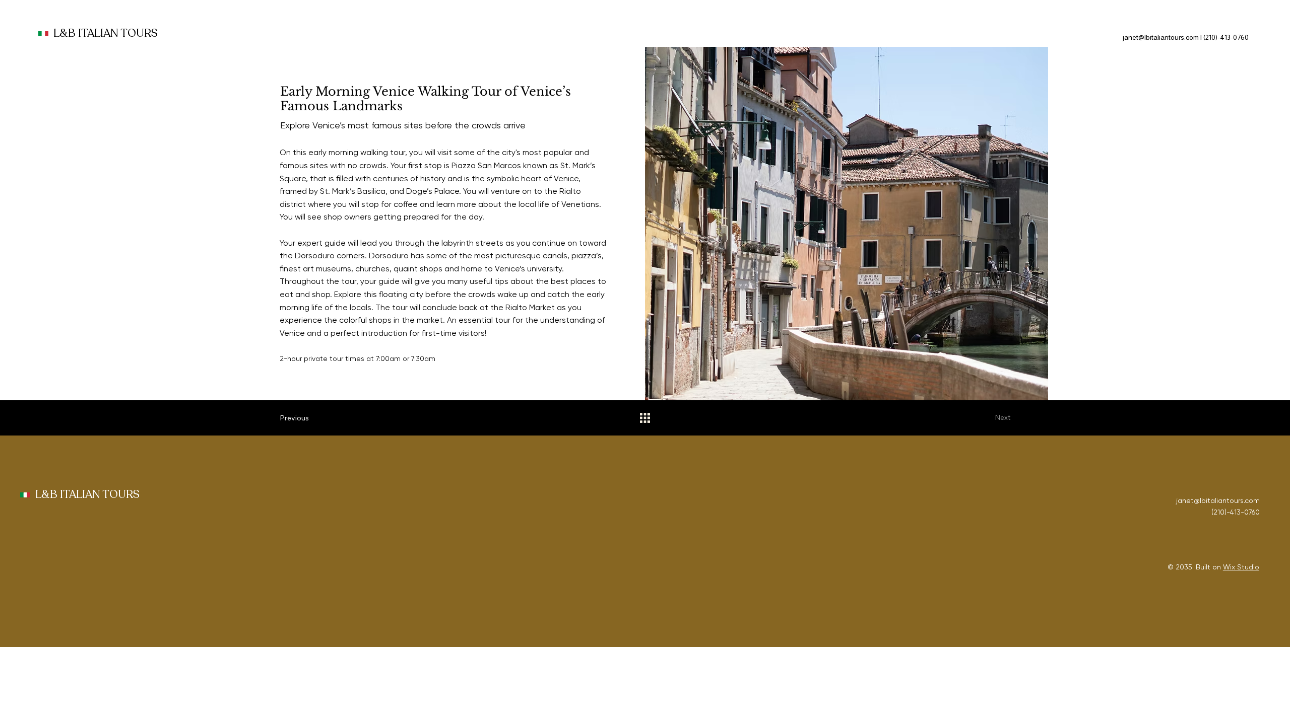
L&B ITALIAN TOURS (105, 33)
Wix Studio (1241, 567)
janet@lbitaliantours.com (1161, 37)
